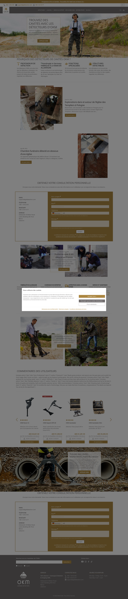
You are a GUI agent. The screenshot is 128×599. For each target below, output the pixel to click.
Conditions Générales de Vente (78, 309)
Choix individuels (91, 304)
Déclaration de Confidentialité (50, 309)
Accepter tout (91, 296)
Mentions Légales (64, 309)
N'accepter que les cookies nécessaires (91, 301)
